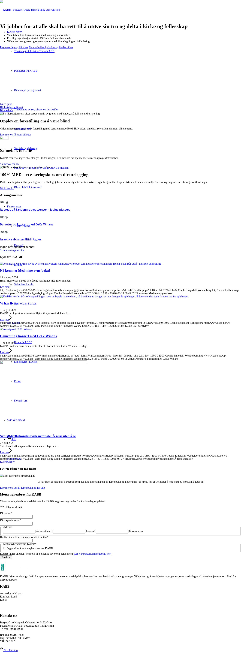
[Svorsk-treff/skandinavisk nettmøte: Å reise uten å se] (43, 362)
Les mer (4, 286)
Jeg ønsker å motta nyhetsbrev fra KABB (30, 548)
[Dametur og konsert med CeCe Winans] (16, 329)
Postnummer (136, 531)
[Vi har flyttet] (94, 296)
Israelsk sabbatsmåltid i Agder (20, 239)
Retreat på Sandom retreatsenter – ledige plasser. (35, 210)
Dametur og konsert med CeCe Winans (26, 224)
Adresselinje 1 (44, 531)
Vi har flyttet (9, 303)
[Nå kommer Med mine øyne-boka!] (80, 263)
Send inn (5, 557)
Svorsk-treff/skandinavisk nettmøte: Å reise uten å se (38, 436)
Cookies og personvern (13, 605)
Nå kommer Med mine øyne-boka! (25, 270)
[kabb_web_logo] (30, 9)
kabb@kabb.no (16, 599)
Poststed (90, 531)
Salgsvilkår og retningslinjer (15, 608)
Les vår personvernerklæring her (92, 553)
